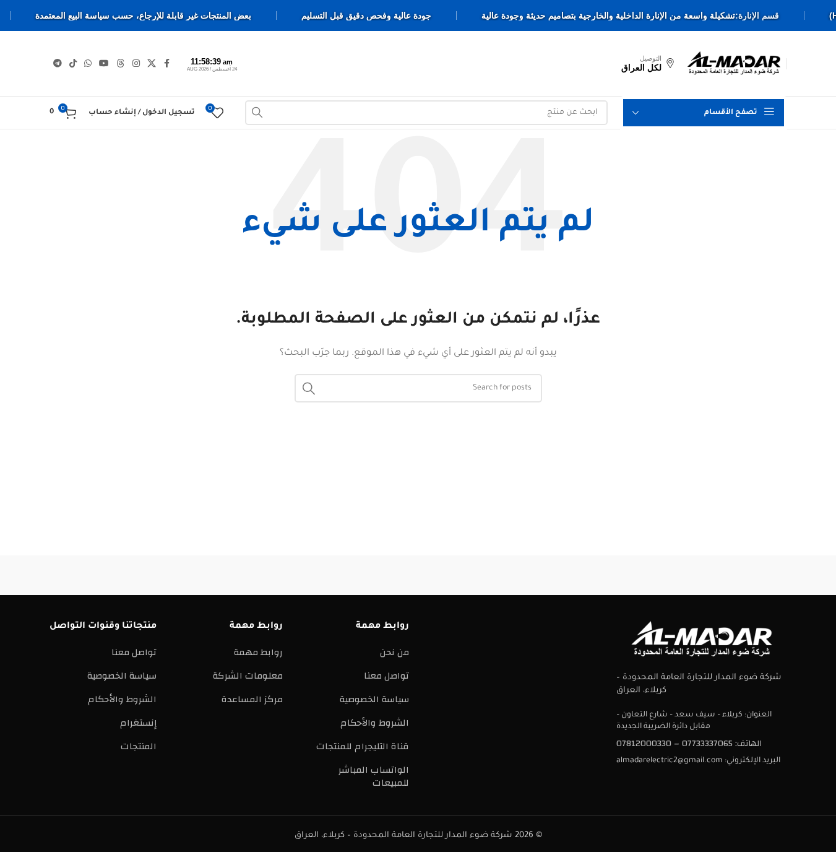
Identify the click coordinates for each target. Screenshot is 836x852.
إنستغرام (138, 722)
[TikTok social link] (73, 63)
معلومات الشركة (248, 675)
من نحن (394, 652)
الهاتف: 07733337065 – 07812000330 (689, 744)
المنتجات (139, 746)
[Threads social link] (121, 63)
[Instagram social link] (136, 63)
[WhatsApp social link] (87, 63)
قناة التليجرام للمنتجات (362, 746)
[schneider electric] (417, 575)
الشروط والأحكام (374, 722)
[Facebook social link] (167, 63)
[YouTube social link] (104, 63)
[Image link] (701, 638)
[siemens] (628, 575)
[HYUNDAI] (102, 575)
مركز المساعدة (252, 699)
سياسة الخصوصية (374, 699)
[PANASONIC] (312, 575)
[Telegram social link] (58, 63)
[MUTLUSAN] (207, 575)
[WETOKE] (733, 575)
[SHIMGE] (523, 575)
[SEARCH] (257, 112)
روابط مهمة (258, 652)
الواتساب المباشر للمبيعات (373, 776)
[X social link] (152, 63)
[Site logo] (733, 62)
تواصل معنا (386, 675)
